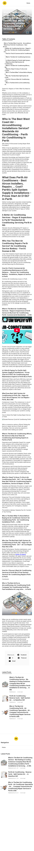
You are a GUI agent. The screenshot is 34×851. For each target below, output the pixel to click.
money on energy (20, 554)
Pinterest (24, 658)
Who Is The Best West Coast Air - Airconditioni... (18, 43)
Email (13, 661)
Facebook (24, 655)
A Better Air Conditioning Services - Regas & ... (18, 48)
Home (28, 3)
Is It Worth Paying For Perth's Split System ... (18, 60)
